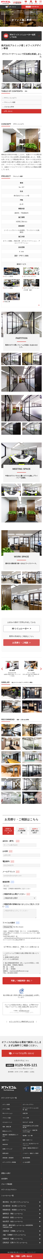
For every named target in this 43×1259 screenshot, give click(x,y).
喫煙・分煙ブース (27, 1140)
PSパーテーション (8, 1113)
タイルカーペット (7, 1122)
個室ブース (6, 1140)
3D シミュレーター (20, 628)
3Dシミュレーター (26, 2)
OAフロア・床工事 (28, 1122)
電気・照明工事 (7, 1126)
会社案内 (4, 1179)
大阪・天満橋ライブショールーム (14, 1235)
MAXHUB (5, 1144)
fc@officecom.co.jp (24, 1010)
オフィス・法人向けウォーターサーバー (30, 1144)
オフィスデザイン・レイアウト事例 (23, 12)
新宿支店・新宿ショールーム (13, 1217)
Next (40, 71)
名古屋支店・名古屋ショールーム (14, 1206)
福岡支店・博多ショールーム (13, 1213)
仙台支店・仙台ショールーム (13, 1221)
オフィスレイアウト (6, 12)
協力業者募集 (26, 1157)
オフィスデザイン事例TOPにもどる (21, 1021)
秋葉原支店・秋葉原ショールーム (14, 1210)
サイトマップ (31, 1252)
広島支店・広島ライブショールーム (15, 1242)
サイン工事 (26, 1117)
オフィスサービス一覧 (9, 1098)
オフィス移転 (6, 1109)
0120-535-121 (32, 6)
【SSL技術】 (29, 995)
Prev (2, 71)
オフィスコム (6, 2)
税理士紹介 (6, 1153)
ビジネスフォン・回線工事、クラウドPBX (30, 1131)
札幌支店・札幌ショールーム (13, 1239)
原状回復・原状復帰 (8, 1157)
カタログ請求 (36, 2)
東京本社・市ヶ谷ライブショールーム (16, 1202)
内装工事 (25, 1113)
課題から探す (6, 1173)
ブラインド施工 (7, 1117)
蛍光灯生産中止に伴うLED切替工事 (30, 1126)
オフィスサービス (28, 10)
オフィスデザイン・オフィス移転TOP (11, 10)
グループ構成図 (6, 1184)
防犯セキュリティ (7, 1131)
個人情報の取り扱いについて (16, 1252)
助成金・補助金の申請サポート (30, 1148)
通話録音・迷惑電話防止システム (10, 1135)
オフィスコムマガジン (9, 1189)
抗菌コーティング (7, 1149)
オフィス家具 (6, 1104)
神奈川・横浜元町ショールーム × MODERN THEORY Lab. (18, 1226)
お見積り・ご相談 (20, 643)
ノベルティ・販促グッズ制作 (30, 1153)
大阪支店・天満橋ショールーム (13, 1231)
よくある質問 (26, 1162)
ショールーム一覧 (7, 1195)
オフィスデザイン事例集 (9, 1162)
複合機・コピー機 (27, 1135)
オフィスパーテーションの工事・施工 (30, 1108)
